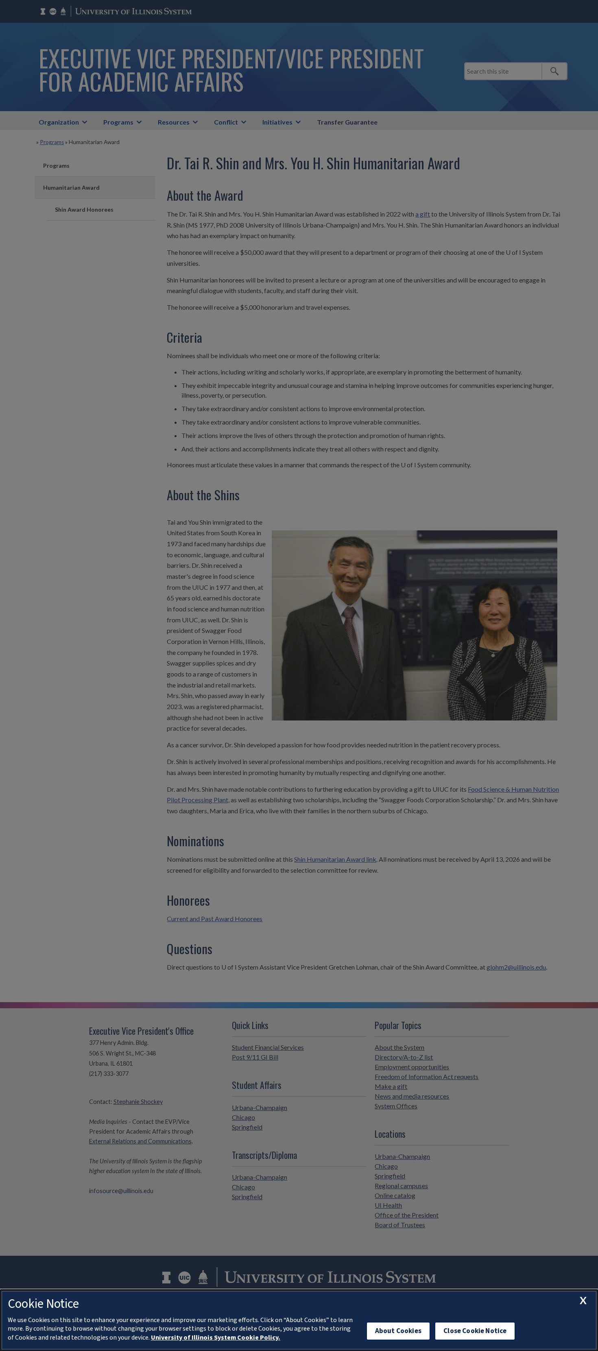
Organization (59, 122)
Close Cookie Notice (474, 1331)
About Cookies (398, 1331)
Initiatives (277, 122)
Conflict (226, 122)
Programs (118, 122)
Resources (174, 122)
